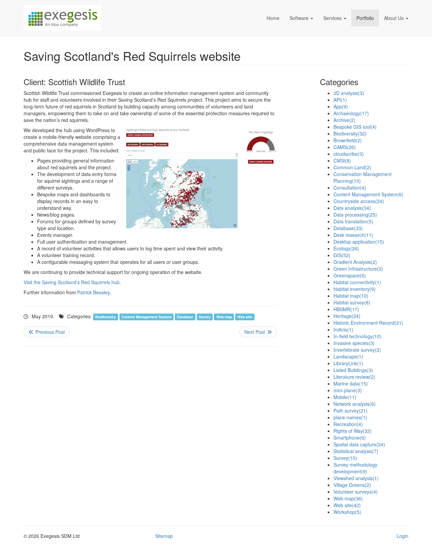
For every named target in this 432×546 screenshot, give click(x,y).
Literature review (354, 376)
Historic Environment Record (368, 322)
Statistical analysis (355, 451)
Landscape (348, 356)
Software (299, 18)
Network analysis (354, 403)
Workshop (347, 511)
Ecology (346, 248)
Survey (205, 316)
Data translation (353, 221)
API (340, 99)
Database (185, 316)
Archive (344, 120)
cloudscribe (348, 153)
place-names (350, 417)
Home (273, 18)
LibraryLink (348, 363)
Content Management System (146, 316)
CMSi (342, 160)
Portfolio (365, 18)
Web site (244, 316)
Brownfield (347, 140)
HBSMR (346, 309)
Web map (224, 316)
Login (402, 535)
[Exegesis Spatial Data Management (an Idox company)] (101, 18)
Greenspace (349, 275)
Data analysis (352, 207)
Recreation (348, 424)
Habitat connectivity (357, 282)
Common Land (352, 167)
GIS (341, 255)
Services (332, 18)
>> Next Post (258, 331)
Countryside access (358, 201)
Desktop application (358, 241)
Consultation (349, 187)
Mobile (344, 397)
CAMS (344, 147)
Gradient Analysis (355, 261)
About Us (394, 18)
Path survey (350, 410)
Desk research (353, 234)
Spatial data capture (359, 444)
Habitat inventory (354, 289)
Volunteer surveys (355, 491)
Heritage (346, 316)
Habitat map (350, 295)
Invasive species (354, 343)
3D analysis (348, 93)
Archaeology (351, 113)
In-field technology (357, 336)
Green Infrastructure (358, 268)
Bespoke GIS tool (355, 126)
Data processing (355, 214)
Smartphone (349, 437)
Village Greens (352, 484)
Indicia (343, 329)
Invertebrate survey (357, 349)
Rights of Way (352, 430)
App (340, 106)
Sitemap (164, 535)
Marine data (350, 383)
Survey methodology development (355, 468)
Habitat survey (351, 302)
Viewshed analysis (356, 478)
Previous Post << (47, 331)
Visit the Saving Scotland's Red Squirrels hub (71, 282)
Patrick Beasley (93, 292)
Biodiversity (105, 316)
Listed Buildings (353, 370)
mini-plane (347, 390)
